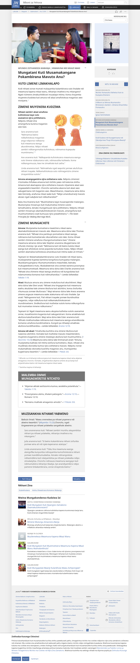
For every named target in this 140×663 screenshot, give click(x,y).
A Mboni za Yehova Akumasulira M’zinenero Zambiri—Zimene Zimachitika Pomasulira (111, 104)
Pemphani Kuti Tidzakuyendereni (73, 609)
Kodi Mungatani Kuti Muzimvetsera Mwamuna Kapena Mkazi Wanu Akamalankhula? (55, 547)
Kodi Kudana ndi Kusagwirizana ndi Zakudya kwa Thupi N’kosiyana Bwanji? (111, 139)
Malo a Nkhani (67, 596)
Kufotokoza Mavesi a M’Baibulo (25, 603)
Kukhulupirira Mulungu (23, 631)
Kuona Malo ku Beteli (69, 615)
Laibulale (15, 11)
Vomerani (16, 659)
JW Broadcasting (44, 631)
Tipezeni (65, 612)
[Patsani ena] (121, 12)
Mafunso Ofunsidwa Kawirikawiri (73, 606)
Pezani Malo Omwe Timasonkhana (112, 602)
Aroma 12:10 (71, 394)
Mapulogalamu (44, 622)
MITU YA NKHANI (111, 84)
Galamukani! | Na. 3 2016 (38, 11)
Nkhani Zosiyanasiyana (46, 613)
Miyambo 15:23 (47, 422)
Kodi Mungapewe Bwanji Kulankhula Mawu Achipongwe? (53, 567)
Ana (17, 628)
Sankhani (34, 659)
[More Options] (125, 12)
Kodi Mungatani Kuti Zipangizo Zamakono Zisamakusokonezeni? (47, 506)
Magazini (24, 11)
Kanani (25, 659)
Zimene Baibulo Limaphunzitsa (25, 596)
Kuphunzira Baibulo (22, 607)
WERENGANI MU (120, 16)
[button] (51, 7)
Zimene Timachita (68, 627)
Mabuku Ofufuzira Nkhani (47, 625)
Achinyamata (20, 625)
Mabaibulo (42, 600)
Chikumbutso (67, 621)
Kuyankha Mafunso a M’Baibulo (25, 600)
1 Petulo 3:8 (69, 402)
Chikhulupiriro (104, 131)
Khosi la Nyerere (105, 146)
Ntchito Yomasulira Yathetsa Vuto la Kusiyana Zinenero (109, 92)
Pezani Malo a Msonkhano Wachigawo (92, 608)
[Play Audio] (116, 12)
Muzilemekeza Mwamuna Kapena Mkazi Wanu (48, 536)
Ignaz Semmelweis (103, 114)
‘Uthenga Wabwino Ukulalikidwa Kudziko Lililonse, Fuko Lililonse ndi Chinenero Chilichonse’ (111, 161)
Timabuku (42, 607)
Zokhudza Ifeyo (67, 602)
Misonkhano (66, 618)
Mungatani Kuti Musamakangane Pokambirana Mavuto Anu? (109, 122)
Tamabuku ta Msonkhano (47, 619)
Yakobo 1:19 (30, 389)
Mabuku (41, 603)
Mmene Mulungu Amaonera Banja (43, 522)
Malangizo (42, 628)
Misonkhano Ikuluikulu (70, 624)
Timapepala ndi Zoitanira (46, 610)
